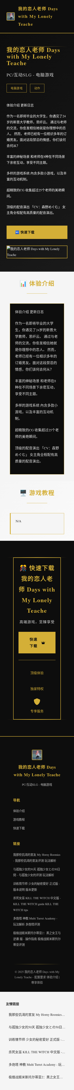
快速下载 (19, 828)
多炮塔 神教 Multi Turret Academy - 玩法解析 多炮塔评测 (38, 1064)
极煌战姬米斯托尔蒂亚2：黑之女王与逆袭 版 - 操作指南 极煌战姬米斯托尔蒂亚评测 (37, 939)
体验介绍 (19, 811)
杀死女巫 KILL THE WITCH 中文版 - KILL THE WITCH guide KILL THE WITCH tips (37, 904)
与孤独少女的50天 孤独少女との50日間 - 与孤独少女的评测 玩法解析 (38, 1027)
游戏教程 (19, 819)
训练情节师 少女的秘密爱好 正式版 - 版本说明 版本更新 (38, 1039)
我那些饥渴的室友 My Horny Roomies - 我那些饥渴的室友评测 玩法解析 (38, 1014)
